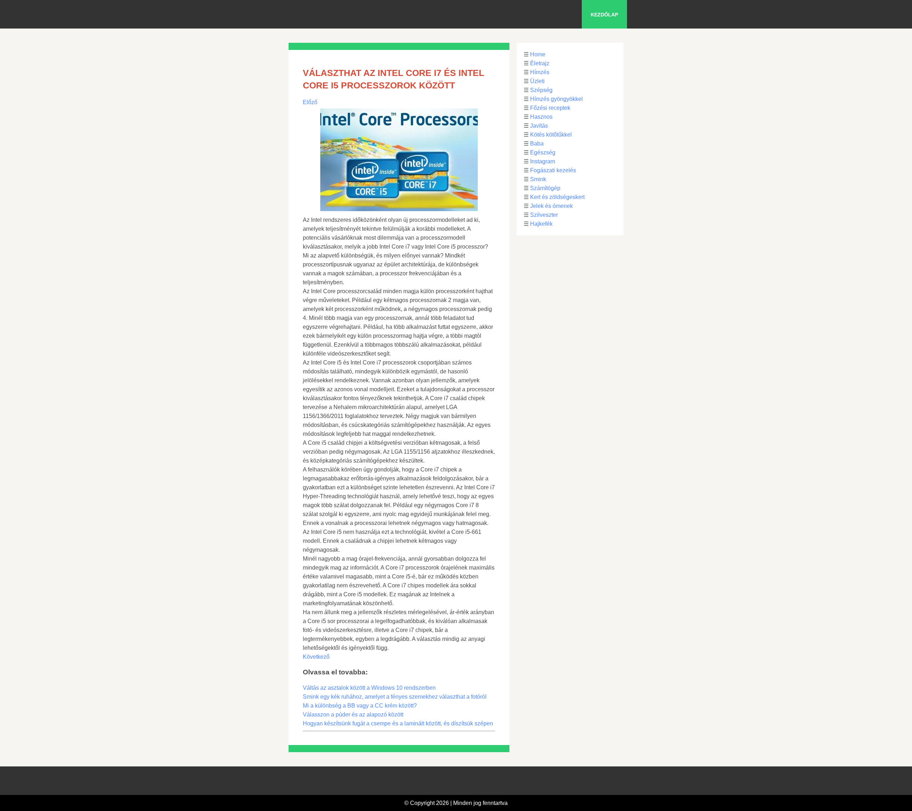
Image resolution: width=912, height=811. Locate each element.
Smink (538, 179)
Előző (310, 102)
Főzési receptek (550, 108)
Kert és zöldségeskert (557, 197)
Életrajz (539, 63)
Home (537, 54)
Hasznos (541, 117)
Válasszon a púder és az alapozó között (353, 714)
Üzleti (537, 81)
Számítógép (545, 188)
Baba (537, 144)
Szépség (541, 90)
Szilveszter (544, 215)
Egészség (542, 152)
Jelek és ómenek (551, 206)
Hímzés (539, 72)
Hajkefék (541, 224)
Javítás (539, 126)
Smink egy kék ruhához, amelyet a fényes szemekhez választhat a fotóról (395, 697)
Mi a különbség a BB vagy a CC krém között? (360, 706)
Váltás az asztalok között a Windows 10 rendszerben (369, 688)
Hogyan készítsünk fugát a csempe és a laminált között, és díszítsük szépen (398, 723)
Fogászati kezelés (553, 170)
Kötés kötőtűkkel (551, 135)
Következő (316, 657)
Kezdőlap (604, 14)
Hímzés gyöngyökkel (556, 99)
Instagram (542, 161)
